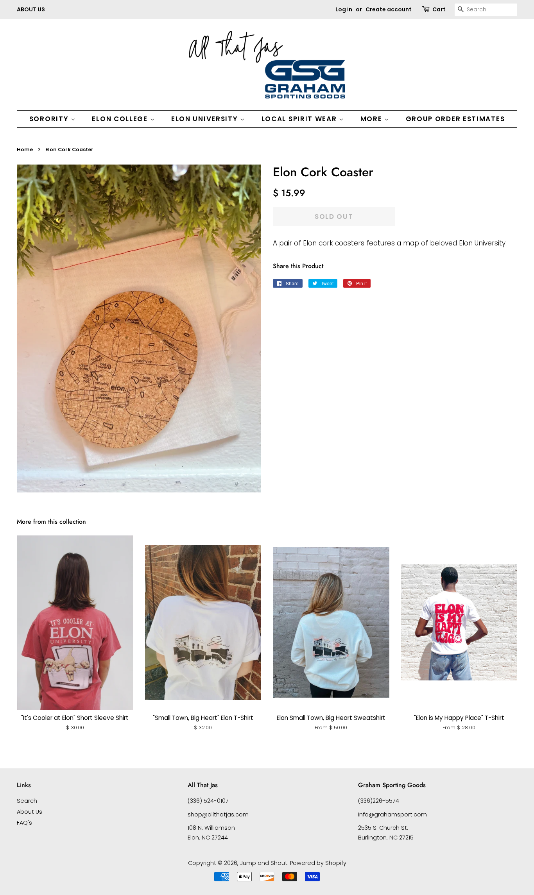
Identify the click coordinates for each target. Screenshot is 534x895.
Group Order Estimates (455, 119)
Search (27, 801)
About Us (29, 812)
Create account (389, 9)
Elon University (205, 119)
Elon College (121, 119)
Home (25, 149)
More (372, 119)
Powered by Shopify (318, 863)
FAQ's (24, 823)
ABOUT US (31, 9)
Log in (343, 9)
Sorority (50, 119)
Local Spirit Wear (300, 119)
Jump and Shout (263, 863)
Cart (439, 9)
